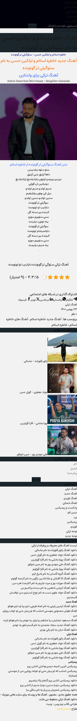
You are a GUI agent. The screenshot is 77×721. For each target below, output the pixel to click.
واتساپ (57, 300)
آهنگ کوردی (70, 498)
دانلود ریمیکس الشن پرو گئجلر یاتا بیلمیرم (53, 680)
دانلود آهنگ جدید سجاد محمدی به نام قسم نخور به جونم (45, 625)
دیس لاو (72, 512)
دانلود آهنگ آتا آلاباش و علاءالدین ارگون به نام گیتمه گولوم (44, 578)
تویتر (33, 300)
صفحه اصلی (70, 7)
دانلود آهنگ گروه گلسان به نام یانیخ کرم (54, 573)
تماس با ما (71, 21)
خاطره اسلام (46, 60)
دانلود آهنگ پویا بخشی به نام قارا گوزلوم (55, 569)
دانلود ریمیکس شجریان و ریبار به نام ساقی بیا (51, 690)
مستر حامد (63, 708)
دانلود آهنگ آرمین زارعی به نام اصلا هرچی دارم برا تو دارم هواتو (42, 606)
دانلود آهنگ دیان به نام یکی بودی (58, 629)
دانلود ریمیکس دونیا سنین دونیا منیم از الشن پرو (48, 685)
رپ (75, 517)
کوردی (73, 526)
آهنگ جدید (70, 493)
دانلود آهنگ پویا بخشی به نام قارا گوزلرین (54, 559)
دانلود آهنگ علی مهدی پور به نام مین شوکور (52, 564)
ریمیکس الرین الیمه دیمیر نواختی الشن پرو (52, 666)
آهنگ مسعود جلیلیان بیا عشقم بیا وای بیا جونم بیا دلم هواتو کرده (40, 620)
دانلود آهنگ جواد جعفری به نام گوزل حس (54, 555)
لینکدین (44, 300)
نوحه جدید (71, 536)
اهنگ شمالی (70, 503)
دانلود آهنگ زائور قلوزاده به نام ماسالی (56, 550)
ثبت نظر (36, 479)
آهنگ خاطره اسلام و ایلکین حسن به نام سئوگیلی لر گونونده (39, 42)
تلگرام (69, 300)
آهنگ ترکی (71, 11)
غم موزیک (71, 16)
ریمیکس (72, 522)
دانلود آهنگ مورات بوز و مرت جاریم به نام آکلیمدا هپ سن (44, 583)
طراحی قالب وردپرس (65, 704)
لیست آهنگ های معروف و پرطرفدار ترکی (54, 545)
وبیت (49, 704)
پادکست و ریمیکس (66, 507)
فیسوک (22, 300)
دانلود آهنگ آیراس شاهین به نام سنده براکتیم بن (49, 588)
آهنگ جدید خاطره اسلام (45, 319)
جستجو (32, 26)
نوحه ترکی (71, 531)
